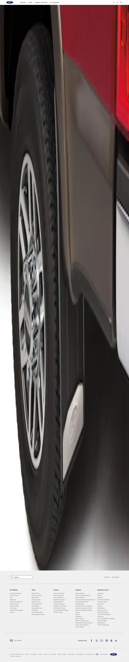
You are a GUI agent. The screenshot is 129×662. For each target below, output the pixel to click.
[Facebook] (92, 641)
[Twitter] (97, 641)
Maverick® (115, 577)
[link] (27, 654)
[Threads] (111, 641)
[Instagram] (107, 641)
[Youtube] (101, 641)
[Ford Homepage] (113, 654)
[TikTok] (116, 641)
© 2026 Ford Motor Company (17, 654)
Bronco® (107, 577)
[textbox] (21, 577)
